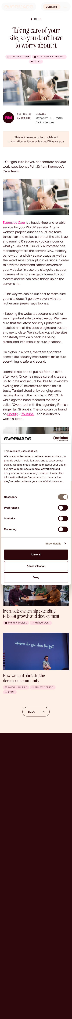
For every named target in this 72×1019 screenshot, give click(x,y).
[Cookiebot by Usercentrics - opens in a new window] (52, 438)
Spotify (12, 414)
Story (37, 61)
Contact (51, 6)
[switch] (63, 508)
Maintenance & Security (50, 56)
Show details (53, 543)
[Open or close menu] (65, 7)
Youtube (27, 414)
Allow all (36, 554)
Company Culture (20, 56)
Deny (36, 577)
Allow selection (36, 566)
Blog (37, 19)
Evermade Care (14, 222)
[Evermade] (18, 7)
